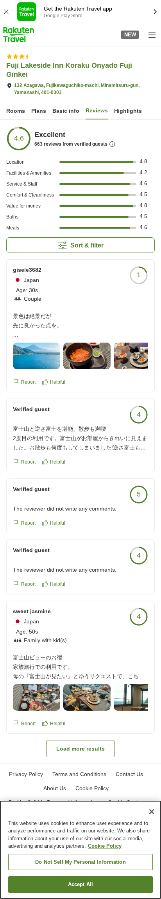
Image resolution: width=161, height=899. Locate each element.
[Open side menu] (151, 34)
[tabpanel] (80, 442)
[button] (18, 34)
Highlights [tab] (128, 111)
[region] (80, 850)
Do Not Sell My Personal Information (80, 862)
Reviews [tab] (97, 110)
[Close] (151, 811)
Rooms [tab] (15, 111)
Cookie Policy (105, 846)
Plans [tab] (38, 111)
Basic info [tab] (65, 111)
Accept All (80, 884)
